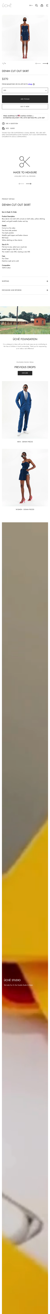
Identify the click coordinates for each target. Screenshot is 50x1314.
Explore (25, 373)
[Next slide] (45, 63)
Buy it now (25, 106)
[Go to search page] (36, 5)
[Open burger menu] (47, 5)
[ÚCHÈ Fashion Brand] (7, 5)
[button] (36, 5)
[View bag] (42, 5)
